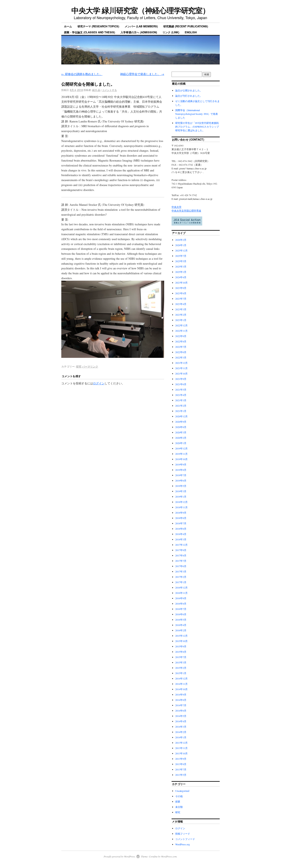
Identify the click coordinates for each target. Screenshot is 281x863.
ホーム (68, 26)
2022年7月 (180, 346)
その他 (179, 796)
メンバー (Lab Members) (141, 26)
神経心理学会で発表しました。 (142, 74)
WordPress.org (182, 844)
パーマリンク (90, 366)
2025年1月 (180, 271)
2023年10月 (181, 282)
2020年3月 (180, 432)
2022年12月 (181, 325)
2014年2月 (180, 732)
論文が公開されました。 (188, 90)
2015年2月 (180, 667)
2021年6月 (180, 384)
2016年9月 (180, 598)
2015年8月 (180, 651)
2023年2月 (180, 314)
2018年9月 (180, 512)
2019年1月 (180, 496)
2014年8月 (180, 699)
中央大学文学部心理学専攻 (186, 210)
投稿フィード (182, 833)
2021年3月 (180, 400)
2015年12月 (181, 635)
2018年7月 (180, 523)
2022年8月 (180, 341)
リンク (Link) (171, 32)
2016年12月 (181, 587)
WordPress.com (169, 856)
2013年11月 (181, 748)
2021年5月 (180, 389)
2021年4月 (180, 395)
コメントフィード (185, 839)
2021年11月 (181, 368)
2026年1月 (180, 245)
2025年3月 (180, 266)
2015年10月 (181, 641)
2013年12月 (181, 742)
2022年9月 (180, 336)
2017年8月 (180, 555)
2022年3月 (180, 357)
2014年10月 (181, 689)
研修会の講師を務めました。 (81, 74)
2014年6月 (180, 710)
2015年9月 (180, 646)
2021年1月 (180, 411)
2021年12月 (181, 362)
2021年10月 (181, 373)
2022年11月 (181, 330)
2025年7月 (180, 255)
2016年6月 (180, 614)
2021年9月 (180, 378)
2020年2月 (180, 437)
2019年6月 (180, 480)
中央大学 (176, 206)
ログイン (99, 383)
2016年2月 (180, 630)
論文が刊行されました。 (188, 95)
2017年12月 (181, 544)
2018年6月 (180, 528)
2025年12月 (181, 250)
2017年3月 (180, 571)
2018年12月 (181, 502)
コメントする (109, 90)
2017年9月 (180, 550)
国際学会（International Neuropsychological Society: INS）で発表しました (196, 113)
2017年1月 (180, 582)
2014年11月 (181, 683)
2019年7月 (180, 475)
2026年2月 (180, 239)
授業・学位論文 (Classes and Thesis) (89, 32)
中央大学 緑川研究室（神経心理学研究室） (140, 10)
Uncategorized (182, 790)
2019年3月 (180, 491)
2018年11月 (181, 507)
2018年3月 (180, 539)
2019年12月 (181, 448)
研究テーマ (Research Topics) (98, 26)
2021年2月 (180, 405)
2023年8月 (180, 293)
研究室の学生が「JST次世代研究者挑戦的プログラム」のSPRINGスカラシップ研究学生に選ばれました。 (197, 126)
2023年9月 (180, 288)
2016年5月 (180, 619)
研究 (78, 366)
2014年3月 (180, 726)
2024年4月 (180, 277)
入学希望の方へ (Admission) (139, 32)
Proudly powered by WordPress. (120, 856)
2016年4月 (180, 625)
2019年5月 (180, 485)
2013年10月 (181, 753)
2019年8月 (180, 469)
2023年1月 (180, 320)
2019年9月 (180, 464)
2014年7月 (180, 705)
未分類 (179, 806)
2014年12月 (181, 678)
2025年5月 (180, 261)
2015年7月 (180, 657)
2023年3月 (180, 309)
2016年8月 (180, 603)
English (191, 32)
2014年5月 (180, 716)
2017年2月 (180, 576)
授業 (177, 801)
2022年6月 (180, 352)
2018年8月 (180, 518)
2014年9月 (180, 694)
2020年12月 (181, 416)
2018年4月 (180, 534)
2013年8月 (180, 764)
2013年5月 (180, 774)
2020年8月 (180, 427)
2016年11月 (181, 592)
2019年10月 (181, 459)
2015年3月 (180, 662)
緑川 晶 (96, 90)
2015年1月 (180, 673)
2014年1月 (180, 737)
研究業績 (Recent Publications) (185, 26)
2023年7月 (180, 298)
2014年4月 (180, 721)
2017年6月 (180, 566)
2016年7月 (180, 609)
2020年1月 (180, 443)
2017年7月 (180, 560)
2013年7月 (180, 769)
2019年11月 (181, 453)
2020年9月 (180, 421)
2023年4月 (180, 304)
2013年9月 (180, 758)
